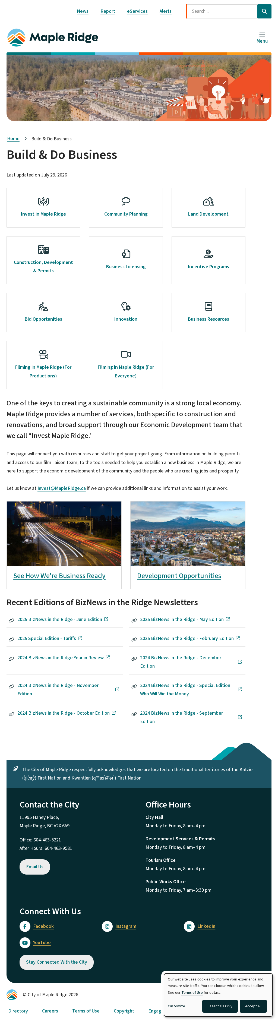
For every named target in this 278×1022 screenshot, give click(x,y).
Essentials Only (220, 1006)
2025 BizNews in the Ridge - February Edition (187, 638)
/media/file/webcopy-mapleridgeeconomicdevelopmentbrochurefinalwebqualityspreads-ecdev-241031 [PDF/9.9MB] (64, 514)
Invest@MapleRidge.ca (61, 488)
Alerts (166, 11)
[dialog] (218, 995)
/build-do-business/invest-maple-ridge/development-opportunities (186, 510)
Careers (50, 1011)
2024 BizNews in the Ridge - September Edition (181, 717)
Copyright (124, 1011)
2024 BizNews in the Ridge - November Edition (58, 690)
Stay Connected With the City (56, 962)
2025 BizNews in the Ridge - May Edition (182, 619)
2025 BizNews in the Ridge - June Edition (59, 619)
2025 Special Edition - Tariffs (46, 638)
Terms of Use (86, 1011)
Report (107, 11)
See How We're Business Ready (59, 576)
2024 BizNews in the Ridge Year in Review (60, 657)
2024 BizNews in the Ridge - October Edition (63, 713)
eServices (137, 11)
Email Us (34, 866)
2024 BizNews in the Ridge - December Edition (180, 662)
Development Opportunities (179, 576)
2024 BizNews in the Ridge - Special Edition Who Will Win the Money (185, 690)
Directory (18, 1011)
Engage (156, 1011)
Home (13, 138)
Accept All (253, 1006)
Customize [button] (176, 1006)
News (83, 11)
